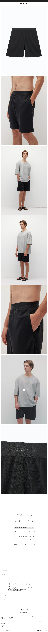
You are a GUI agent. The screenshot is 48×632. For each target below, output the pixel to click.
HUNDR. (2, 617)
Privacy (9, 621)
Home (1, 604)
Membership (9, 618)
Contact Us (3, 621)
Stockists (2, 619)
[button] (1, 4)
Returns (9, 619)
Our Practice (3, 618)
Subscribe (39, 621)
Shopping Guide (10, 617)
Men (3, 604)
